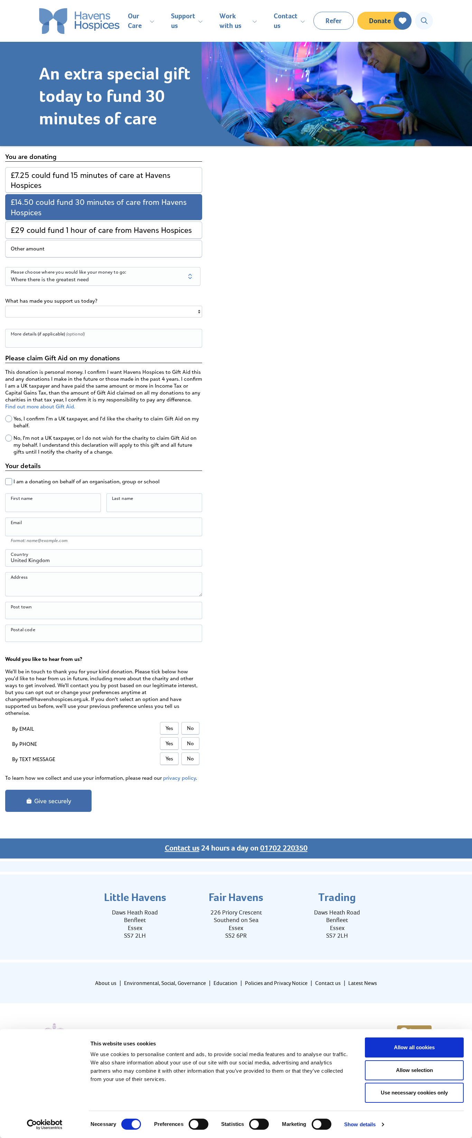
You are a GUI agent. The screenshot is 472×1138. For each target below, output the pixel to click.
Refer (333, 21)
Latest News (362, 983)
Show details (360, 1124)
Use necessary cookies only (414, 1093)
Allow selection (414, 1070)
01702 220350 (284, 848)
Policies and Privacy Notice (276, 983)
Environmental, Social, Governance (165, 983)
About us (105, 983)
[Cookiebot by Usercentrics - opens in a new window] (45, 1124)
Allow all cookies (414, 1047)
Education (225, 983)
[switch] (198, 1124)
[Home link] (79, 21)
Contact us (182, 848)
